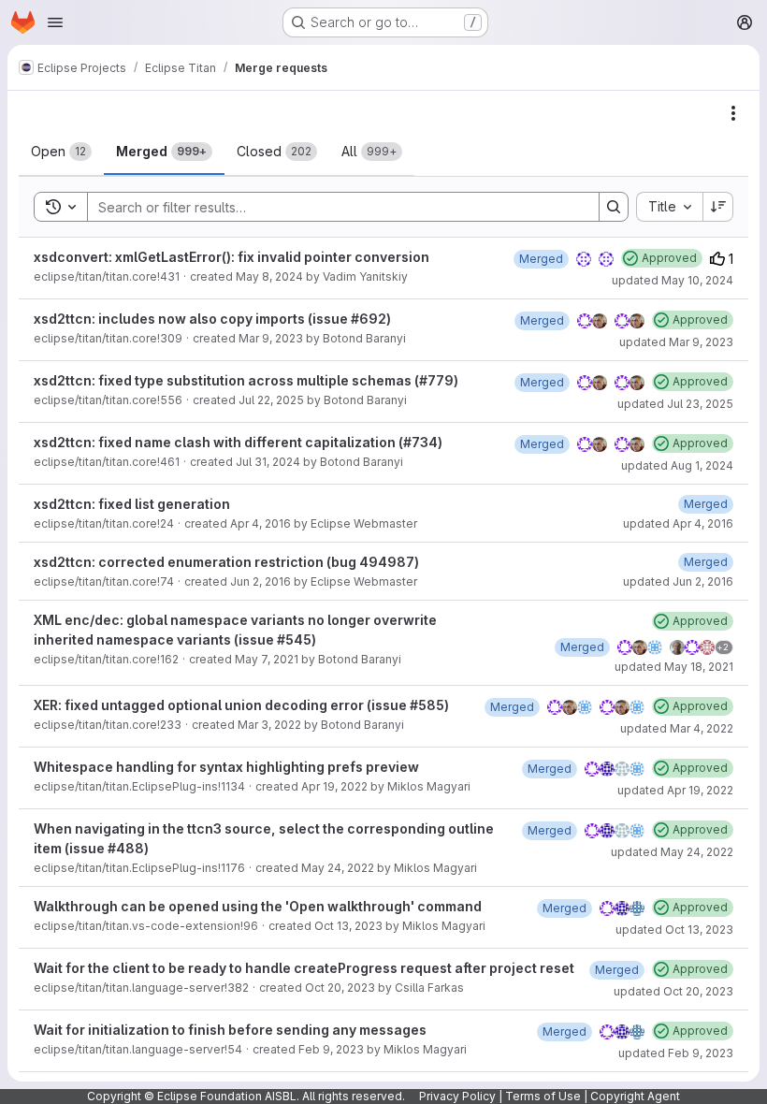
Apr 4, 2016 (260, 523)
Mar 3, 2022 (269, 725)
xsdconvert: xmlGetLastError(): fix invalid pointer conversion (231, 257)
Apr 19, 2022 (334, 786)
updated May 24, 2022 (672, 852)
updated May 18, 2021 (674, 667)
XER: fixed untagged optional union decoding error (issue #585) (241, 705)
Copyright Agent (635, 1096)
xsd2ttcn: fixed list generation (132, 504)
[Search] (614, 207)
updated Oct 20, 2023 (673, 991)
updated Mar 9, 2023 (676, 342)
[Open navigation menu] (55, 22)
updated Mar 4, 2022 (676, 728)
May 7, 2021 (266, 659)
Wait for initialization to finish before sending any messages (230, 1030)
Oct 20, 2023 (340, 988)
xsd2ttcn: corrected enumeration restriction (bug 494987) (226, 562)
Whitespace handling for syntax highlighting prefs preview (226, 767)
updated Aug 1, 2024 (677, 465)
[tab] (61, 151)
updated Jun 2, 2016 (678, 581)
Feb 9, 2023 (331, 1049)
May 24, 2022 (337, 868)
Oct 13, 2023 (348, 926)
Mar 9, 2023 (271, 338)
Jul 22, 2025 (271, 400)
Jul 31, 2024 (268, 462)
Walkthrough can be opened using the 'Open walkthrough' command (258, 906)
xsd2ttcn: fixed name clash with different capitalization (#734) (238, 442)
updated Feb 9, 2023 (675, 1053)
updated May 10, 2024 (672, 280)
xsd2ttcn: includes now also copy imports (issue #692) (212, 319)
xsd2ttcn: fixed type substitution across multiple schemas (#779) (246, 380)
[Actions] (733, 113)
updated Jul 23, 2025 (675, 404)
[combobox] (669, 207)
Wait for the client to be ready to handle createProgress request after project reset (304, 968)
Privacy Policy (457, 1096)
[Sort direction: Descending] (718, 207)
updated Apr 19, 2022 (675, 790)
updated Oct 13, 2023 (674, 929)
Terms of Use (543, 1096)
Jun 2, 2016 (260, 581)
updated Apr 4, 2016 (678, 523)
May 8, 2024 (269, 276)
